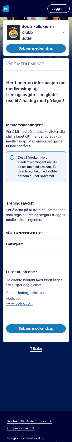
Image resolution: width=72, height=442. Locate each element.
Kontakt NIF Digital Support (27, 421)
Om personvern (18, 428)
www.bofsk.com (19, 303)
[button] (63, 32)
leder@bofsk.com (32, 293)
